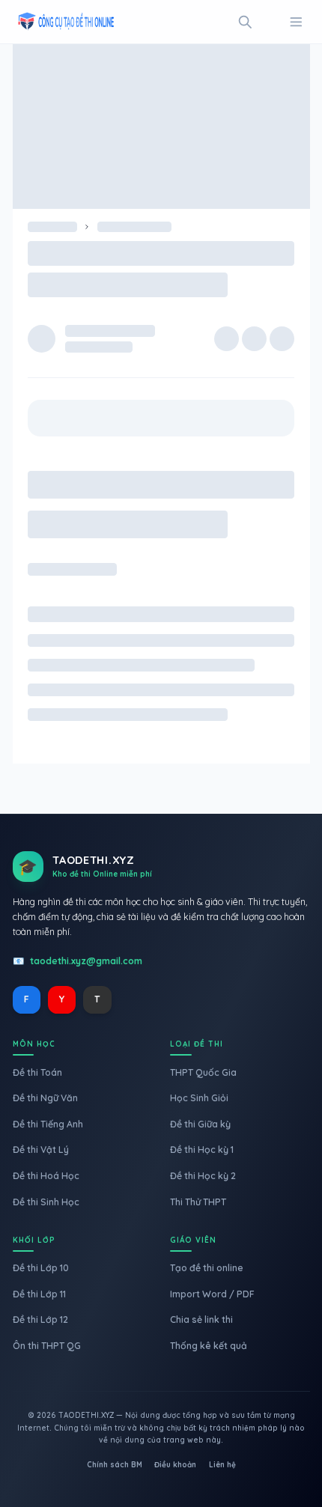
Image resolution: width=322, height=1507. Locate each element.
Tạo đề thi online (206, 1267)
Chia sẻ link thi (201, 1319)
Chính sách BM (114, 1465)
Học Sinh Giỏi (199, 1097)
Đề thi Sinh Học (46, 1202)
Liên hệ (222, 1465)
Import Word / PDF (212, 1294)
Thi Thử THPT (198, 1202)
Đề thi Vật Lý (41, 1149)
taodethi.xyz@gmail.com (86, 960)
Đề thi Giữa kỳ (200, 1124)
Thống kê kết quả (208, 1345)
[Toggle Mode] (271, 22)
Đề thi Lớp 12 (40, 1319)
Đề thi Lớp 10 (41, 1267)
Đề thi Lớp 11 (39, 1294)
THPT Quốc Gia (203, 1072)
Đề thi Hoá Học (46, 1175)
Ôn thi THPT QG (47, 1345)
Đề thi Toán (37, 1072)
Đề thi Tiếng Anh (48, 1124)
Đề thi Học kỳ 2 (203, 1175)
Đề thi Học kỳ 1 (202, 1149)
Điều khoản (175, 1465)
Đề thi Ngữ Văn (45, 1097)
